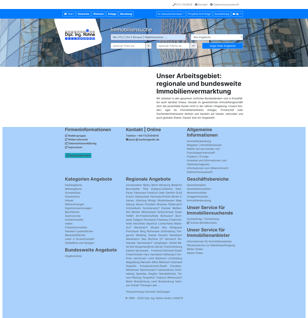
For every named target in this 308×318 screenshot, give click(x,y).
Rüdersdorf (175, 204)
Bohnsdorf (167, 215)
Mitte (155, 262)
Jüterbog (140, 200)
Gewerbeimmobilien (199, 188)
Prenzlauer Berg (136, 231)
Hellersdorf (170, 254)
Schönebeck (133, 208)
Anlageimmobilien (197, 196)
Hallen (69, 223)
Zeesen (152, 235)
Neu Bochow (149, 239)
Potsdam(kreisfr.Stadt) (153, 266)
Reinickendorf (148, 269)
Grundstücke (72, 192)
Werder (135, 212)
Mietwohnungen (74, 204)
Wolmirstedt (148, 212)
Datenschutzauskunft (226, 4)
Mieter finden (195, 249)
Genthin (170, 192)
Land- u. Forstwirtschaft (79, 239)
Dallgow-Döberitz (162, 188)
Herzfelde (139, 223)
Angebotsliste (73, 256)
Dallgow (138, 219)
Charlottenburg (173, 246)
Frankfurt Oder (156, 192)
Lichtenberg (175, 258)
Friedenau (162, 219)
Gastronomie (73, 215)
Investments (72, 196)
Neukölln (131, 266)
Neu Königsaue (172, 227)
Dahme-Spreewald (137, 250)
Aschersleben (134, 185)
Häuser (69, 200)
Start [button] (70, 13)
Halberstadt (142, 196)
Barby (146, 185)
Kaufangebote (73, 185)
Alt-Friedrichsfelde (147, 215)
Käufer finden (195, 253)
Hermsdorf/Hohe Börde (164, 196)
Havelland (156, 254)
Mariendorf (141, 227)
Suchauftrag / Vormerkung (203, 218)
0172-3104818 (183, 4)
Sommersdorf (151, 208)
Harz (146, 254)
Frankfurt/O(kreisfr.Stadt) (166, 250)
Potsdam (150, 204)
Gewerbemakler (196, 185)
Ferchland (150, 219)
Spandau (141, 273)
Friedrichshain (134, 254)
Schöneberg (168, 231)
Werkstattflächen (75, 235)
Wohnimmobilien (197, 192)
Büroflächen (72, 212)
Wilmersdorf (174, 277)
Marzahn (146, 262)
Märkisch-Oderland (170, 262)
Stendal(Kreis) (167, 273)
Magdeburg (133, 262)
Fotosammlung (148, 291)
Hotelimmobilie (74, 219)
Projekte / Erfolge (198, 156)
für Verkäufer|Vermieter (170, 14)
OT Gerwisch (168, 239)
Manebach (176, 235)
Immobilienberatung (199, 141)
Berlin (154, 185)
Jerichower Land (143, 258)
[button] (83, 14)
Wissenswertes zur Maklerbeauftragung (211, 245)
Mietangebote (73, 188)
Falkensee (140, 192)
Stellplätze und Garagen (79, 242)
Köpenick (151, 223)
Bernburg (164, 185)
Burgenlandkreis (144, 246)
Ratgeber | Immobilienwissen (204, 145)
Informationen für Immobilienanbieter (209, 241)
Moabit (155, 227)
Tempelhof (148, 277)
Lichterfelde (165, 223)
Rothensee (153, 231)
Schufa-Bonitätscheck (203, 222)
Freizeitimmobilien (76, 227)
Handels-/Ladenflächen (79, 231)
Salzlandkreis (166, 269)
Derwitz (163, 235)
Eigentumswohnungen (78, 208)
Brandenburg (142, 281)
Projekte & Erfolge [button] (199, 13)
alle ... (156, 285)
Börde (159, 246)
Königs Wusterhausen (161, 200)
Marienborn (133, 239)
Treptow (161, 277)
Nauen (140, 204)
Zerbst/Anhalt (165, 212)
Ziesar (178, 212)
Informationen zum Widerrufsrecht (207, 168)
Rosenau (162, 204)
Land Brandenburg (162, 281)
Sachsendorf (144, 242)
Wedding (141, 235)
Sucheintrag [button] (221, 13)
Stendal (165, 208)
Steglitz (153, 273)
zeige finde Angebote (223, 45)
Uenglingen (160, 242)
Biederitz (176, 185)
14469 (129, 215)
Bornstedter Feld (137, 188)
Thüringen (146, 285)
